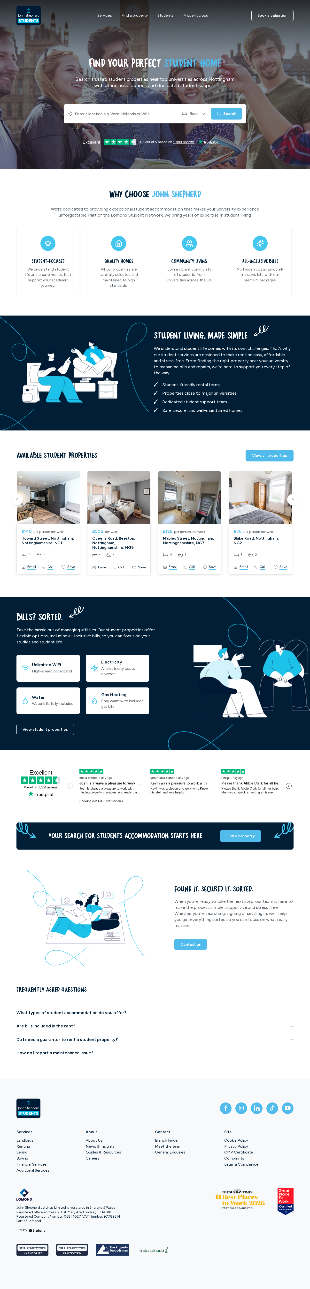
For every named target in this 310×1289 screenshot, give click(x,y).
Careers (92, 1158)
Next (293, 500)
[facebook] (226, 1108)
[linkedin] (257, 1108)
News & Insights (100, 1146)
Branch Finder (167, 1140)
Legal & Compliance (241, 1164)
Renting (23, 1146)
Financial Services (31, 1164)
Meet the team (168, 1146)
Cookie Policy (236, 1140)
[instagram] (241, 1108)
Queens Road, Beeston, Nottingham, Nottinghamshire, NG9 (113, 543)
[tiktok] (272, 1108)
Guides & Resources (103, 1152)
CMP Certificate (238, 1152)
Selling (21, 1152)
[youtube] (288, 1108)
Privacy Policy (236, 1146)
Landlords (24, 1140)
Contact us (190, 944)
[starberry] (37, 1230)
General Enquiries (170, 1152)
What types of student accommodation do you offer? (71, 1012)
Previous (17, 500)
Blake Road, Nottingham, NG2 (256, 540)
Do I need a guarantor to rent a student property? (67, 1039)
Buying (22, 1158)
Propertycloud (195, 15)
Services (104, 15)
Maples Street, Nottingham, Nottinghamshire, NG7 (188, 540)
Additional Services (32, 1170)
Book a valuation (272, 15)
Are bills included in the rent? (45, 1026)
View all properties (269, 455)
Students (165, 15)
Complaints (234, 1158)
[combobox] (118, 113)
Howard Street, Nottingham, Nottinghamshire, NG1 (48, 540)
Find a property (135, 15)
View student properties (45, 729)
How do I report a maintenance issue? (54, 1052)
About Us (94, 1140)
